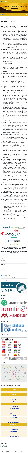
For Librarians (4, 448)
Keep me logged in (6, 275)
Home (2, 18)
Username (3, 260)
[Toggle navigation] (26, 14)
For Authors (4, 446)
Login (14, 277)
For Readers (4, 445)
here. (15, 218)
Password (3, 264)
